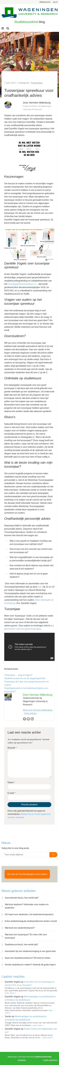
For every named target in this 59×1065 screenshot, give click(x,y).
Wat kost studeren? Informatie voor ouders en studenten (27, 906)
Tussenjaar (36, 82)
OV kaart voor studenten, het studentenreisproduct (29, 914)
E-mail (11, 793)
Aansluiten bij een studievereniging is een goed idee (30, 951)
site (39, 587)
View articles (30, 713)
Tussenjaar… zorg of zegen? (18, 675)
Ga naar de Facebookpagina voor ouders (27, 874)
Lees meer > (10, 993)
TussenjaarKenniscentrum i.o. (22, 284)
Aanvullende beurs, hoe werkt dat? (22, 898)
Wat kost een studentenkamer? (20, 928)
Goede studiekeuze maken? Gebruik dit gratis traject (30, 964)
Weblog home (45, 2)
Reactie (12, 748)
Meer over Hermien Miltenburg (37, 710)
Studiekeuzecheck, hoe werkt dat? (21, 944)
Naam (11, 782)
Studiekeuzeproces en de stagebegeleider (24, 678)
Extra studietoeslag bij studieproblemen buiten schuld (31, 921)
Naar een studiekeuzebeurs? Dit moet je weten (27, 958)
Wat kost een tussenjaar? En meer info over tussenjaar (26, 936)
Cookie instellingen (50, 1060)
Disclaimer (22, 1060)
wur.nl (55, 2)
